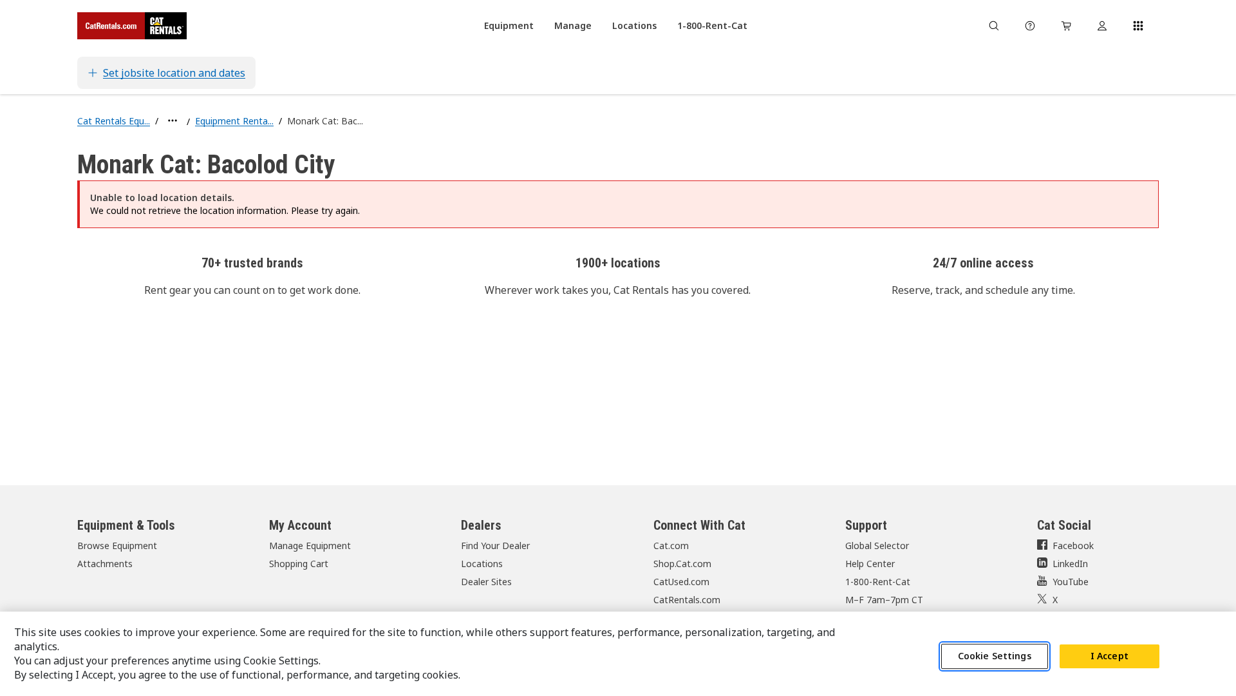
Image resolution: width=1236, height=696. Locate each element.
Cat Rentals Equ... (113, 121)
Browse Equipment (117, 545)
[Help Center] (1030, 25)
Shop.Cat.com (682, 563)
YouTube (1071, 581)
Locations (482, 563)
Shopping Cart (298, 563)
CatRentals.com (686, 600)
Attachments (105, 563)
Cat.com (671, 545)
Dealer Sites (486, 581)
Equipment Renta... (234, 121)
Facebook (1073, 545)
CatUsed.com (681, 581)
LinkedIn (1070, 563)
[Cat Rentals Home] (132, 25)
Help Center (870, 563)
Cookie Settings (994, 656)
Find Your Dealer (495, 545)
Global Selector (877, 545)
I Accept (1109, 656)
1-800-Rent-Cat (877, 581)
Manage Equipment (310, 545)
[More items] (173, 120)
